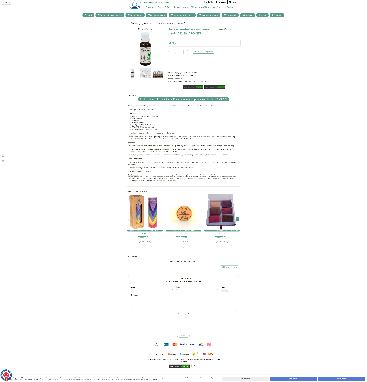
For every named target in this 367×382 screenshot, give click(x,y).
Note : (224, 287)
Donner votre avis (230, 267)
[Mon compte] (2, 155)
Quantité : (171, 52)
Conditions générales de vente (164, 370)
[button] (183, 247)
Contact (212, 370)
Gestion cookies (195, 370)
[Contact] (2, 166)
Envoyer (184, 314)
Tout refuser (293, 378)
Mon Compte (204, 370)
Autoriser (199, 87)
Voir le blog (183, 336)
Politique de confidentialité (182, 370)
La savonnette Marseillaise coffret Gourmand (222, 230)
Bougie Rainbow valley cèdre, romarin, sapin (145, 230)
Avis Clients (219, 370)
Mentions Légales (150, 370)
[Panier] (2, 161)
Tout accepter (341, 378)
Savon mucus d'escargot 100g (183, 230)
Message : (135, 295)
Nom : (178, 287)
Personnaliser (245, 378)
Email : (133, 287)
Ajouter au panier (145, 241)
